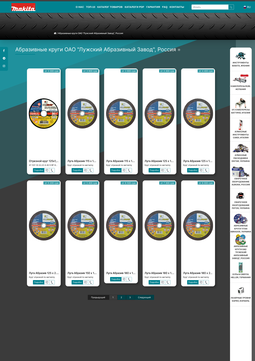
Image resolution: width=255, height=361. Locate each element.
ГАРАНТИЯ (153, 7)
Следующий (144, 297)
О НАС (80, 7)
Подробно (38, 170)
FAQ (164, 7)
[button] (4, 50)
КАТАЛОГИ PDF (134, 7)
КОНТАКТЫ (177, 7)
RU (249, 7)
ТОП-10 (90, 7)
